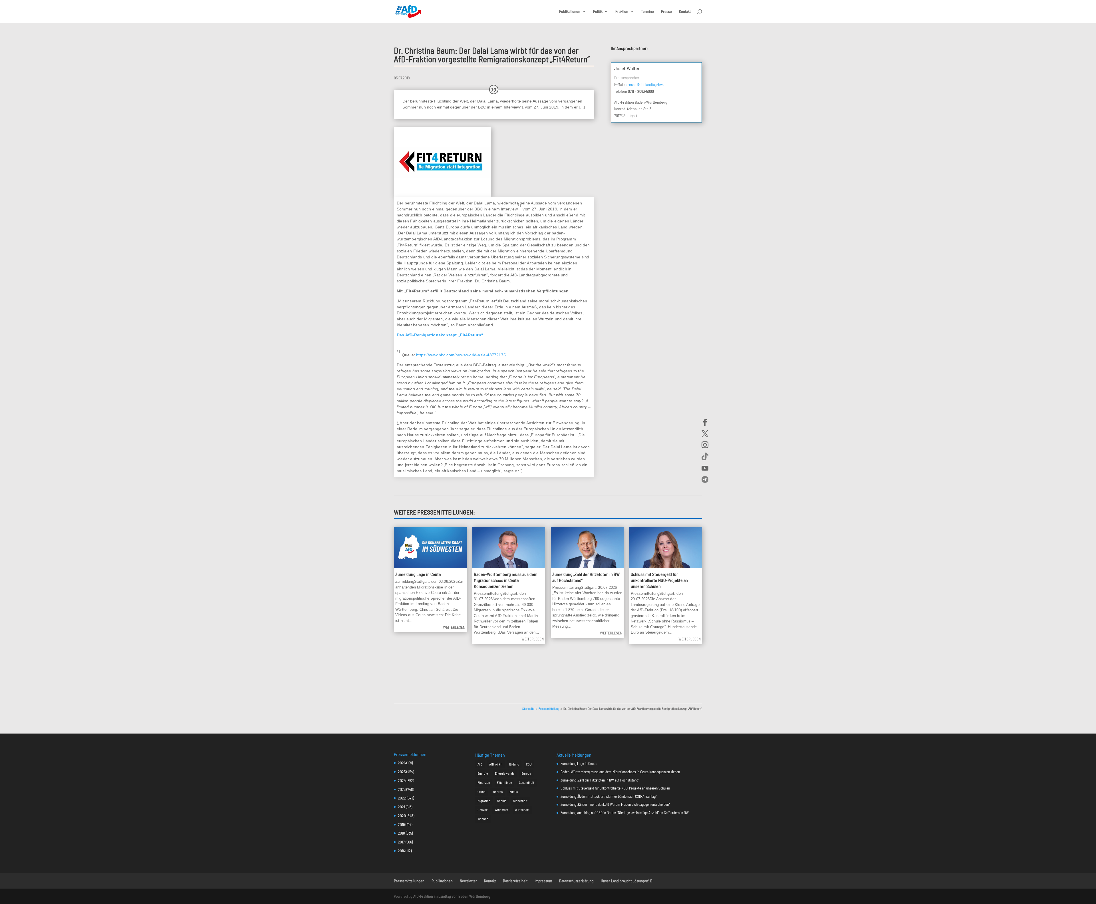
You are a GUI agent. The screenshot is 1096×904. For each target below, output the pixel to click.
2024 (402, 780)
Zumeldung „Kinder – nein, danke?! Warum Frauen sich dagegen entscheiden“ (615, 804)
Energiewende (505, 773)
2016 (401, 850)
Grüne (481, 791)
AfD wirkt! (495, 764)
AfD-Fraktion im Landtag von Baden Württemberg (451, 896)
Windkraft (501, 809)
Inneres (497, 791)
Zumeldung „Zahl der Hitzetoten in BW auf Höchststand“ (600, 780)
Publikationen (569, 11)
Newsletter (468, 880)
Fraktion (621, 11)
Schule (501, 801)
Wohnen (483, 819)
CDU (529, 764)
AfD (480, 764)
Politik (598, 11)
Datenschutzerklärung (576, 880)
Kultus (513, 791)
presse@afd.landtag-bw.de (647, 84)
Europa (526, 773)
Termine (647, 11)
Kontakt (685, 11)
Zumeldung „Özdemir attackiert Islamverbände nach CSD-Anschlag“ (608, 796)
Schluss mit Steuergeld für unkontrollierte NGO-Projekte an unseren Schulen (659, 580)
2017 (401, 841)
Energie (483, 773)
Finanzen (484, 782)
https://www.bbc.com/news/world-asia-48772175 (461, 355)
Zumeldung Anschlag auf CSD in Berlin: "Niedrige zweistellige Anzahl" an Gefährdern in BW (625, 812)
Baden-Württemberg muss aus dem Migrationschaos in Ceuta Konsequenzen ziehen (505, 580)
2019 (401, 824)
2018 (401, 833)
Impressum (543, 880)
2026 (402, 762)
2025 (402, 771)
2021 (401, 806)
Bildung (514, 764)
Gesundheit (526, 782)
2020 (402, 815)
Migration (484, 801)
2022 (402, 797)
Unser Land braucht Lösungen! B (626, 880)
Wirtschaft (522, 809)
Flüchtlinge (504, 782)
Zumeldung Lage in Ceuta (418, 574)
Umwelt (483, 809)
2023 (402, 789)
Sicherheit (520, 801)
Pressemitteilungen (409, 880)
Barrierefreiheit (515, 880)
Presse (666, 11)
